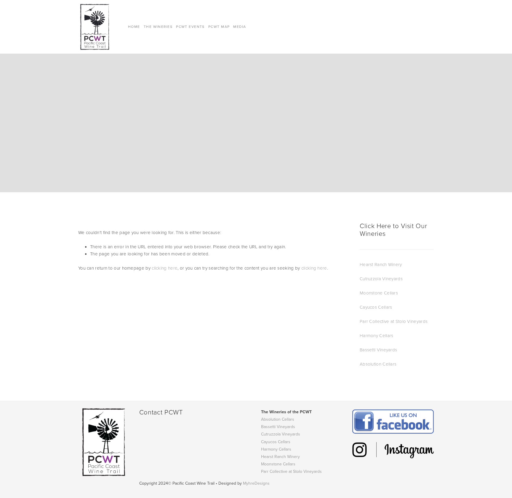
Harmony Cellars (376, 335)
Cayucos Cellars (376, 307)
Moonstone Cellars (379, 293)
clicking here (164, 268)
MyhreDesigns (256, 483)
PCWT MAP (219, 26)
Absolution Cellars (378, 364)
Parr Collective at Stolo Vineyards (394, 321)
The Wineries (158, 26)
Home (134, 26)
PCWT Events (190, 26)
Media (239, 26)
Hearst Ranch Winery (381, 264)
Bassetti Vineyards (378, 350)
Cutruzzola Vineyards (381, 279)
